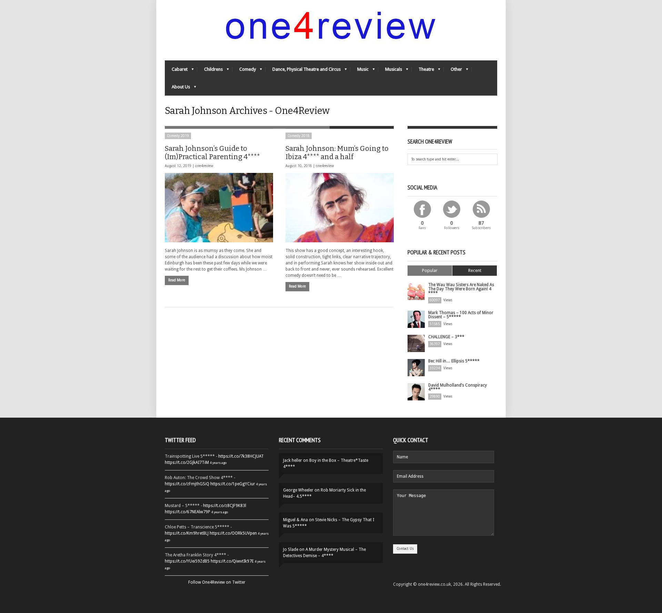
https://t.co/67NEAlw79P (187, 511)
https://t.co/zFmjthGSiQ (187, 483)
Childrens (210, 71)
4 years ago (218, 463)
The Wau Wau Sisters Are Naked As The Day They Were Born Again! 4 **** (461, 288)
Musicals (390, 71)
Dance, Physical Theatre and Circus (303, 71)
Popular (430, 270)
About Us (177, 88)
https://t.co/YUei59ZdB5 (187, 561)
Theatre (423, 71)
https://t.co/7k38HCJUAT (241, 456)
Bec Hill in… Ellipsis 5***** (454, 361)
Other (453, 71)
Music (359, 71)
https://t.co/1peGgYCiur (232, 483)
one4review (204, 166)
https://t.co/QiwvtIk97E (232, 561)
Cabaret (176, 71)
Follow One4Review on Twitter (216, 582)
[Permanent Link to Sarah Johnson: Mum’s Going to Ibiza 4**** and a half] (339, 207)
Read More (176, 280)
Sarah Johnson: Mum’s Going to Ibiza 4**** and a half (337, 152)
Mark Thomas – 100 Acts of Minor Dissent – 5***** (460, 314)
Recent (474, 270)
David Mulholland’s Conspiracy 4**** (457, 387)
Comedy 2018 (299, 136)
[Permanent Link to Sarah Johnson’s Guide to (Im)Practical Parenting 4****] (219, 207)
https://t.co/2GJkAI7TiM (187, 462)
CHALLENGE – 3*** (446, 336)
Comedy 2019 (178, 136)
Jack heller (292, 460)
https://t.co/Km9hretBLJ (187, 533)
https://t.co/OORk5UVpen (233, 533)
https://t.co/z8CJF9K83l (224, 505)
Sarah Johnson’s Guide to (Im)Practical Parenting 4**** (212, 152)
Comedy (244, 71)
